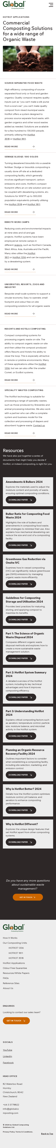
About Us (8, 988)
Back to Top (47, 1133)
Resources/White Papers (16, 973)
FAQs (6, 978)
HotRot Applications (14, 963)
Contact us (39, 425)
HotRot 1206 (19, 257)
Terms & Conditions (24, 1132)
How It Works (10, 937)
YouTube (7, 1050)
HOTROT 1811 (16, 953)
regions (18, 245)
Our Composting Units (15, 942)
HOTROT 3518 (16, 958)
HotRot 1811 (19, 138)
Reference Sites (11, 983)
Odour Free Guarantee (15, 968)
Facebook (8, 1062)
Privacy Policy (9, 1132)
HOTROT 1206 (16, 947)
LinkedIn (7, 1056)
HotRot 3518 (15, 204)
